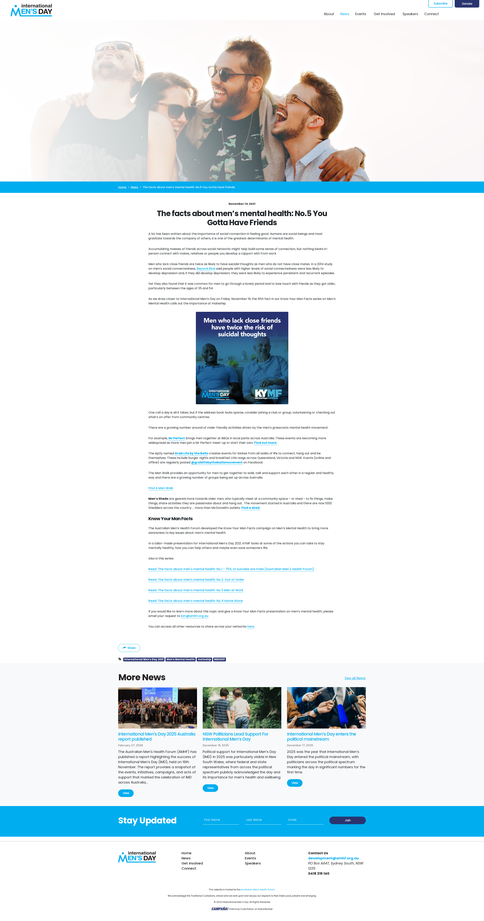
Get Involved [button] (384, 14)
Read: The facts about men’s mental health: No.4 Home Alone (195, 601)
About (329, 14)
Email (292, 820)
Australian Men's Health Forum (258, 889)
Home (122, 187)
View (126, 793)
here (250, 626)
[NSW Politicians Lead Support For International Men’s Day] (242, 708)
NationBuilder (265, 909)
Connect (431, 14)
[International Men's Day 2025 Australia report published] (157, 708)
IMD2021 (219, 659)
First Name (212, 820)
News (346, 13)
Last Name (254, 820)
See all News (355, 678)
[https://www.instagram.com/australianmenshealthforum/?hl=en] (462, 14)
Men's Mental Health (181, 659)
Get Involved (192, 863)
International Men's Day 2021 (144, 659)
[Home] (31, 10)
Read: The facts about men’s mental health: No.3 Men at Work (195, 590)
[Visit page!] (447, 14)
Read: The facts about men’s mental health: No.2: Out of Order (196, 579)
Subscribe (440, 3)
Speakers (410, 14)
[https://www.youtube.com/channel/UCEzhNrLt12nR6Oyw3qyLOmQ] (470, 14)
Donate (467, 4)
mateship (204, 659)
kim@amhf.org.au (194, 616)
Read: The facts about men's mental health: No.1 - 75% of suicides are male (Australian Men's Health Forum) (231, 569)
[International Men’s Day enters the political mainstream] (326, 708)
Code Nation (247, 909)
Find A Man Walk (160, 488)
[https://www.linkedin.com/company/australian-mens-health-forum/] (477, 14)
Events (360, 14)
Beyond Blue (206, 268)
